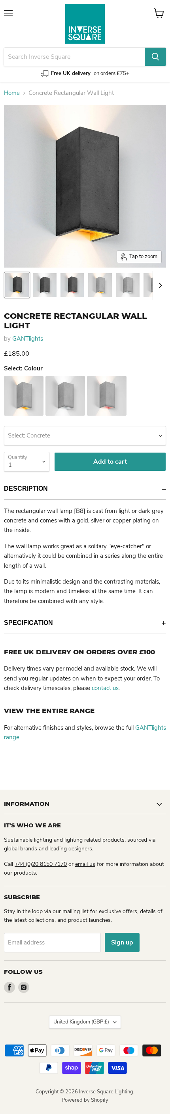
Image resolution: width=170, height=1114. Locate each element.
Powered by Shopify (85, 1100)
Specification (28, 622)
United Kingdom (81, 1021)
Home (12, 93)
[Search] (155, 57)
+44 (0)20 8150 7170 (41, 864)
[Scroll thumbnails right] (159, 285)
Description (26, 488)
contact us (105, 688)
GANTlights (27, 339)
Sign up (122, 942)
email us (85, 864)
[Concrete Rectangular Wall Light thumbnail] (17, 285)
